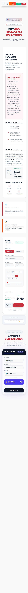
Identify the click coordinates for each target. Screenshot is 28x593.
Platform (7, 357)
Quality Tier (14, 377)
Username (18, 251)
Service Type (7, 364)
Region (6, 370)
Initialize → (14, 390)
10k (16, 278)
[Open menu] (3, 3)
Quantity (9, 272)
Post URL (9, 251)
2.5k (8, 278)
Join (24, 3)
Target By (7, 248)
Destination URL (9, 255)
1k (16, 275)
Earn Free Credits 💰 (14, 321)
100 (8, 275)
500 (13, 275)
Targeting (18, 262)
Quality (7, 262)
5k (12, 278)
